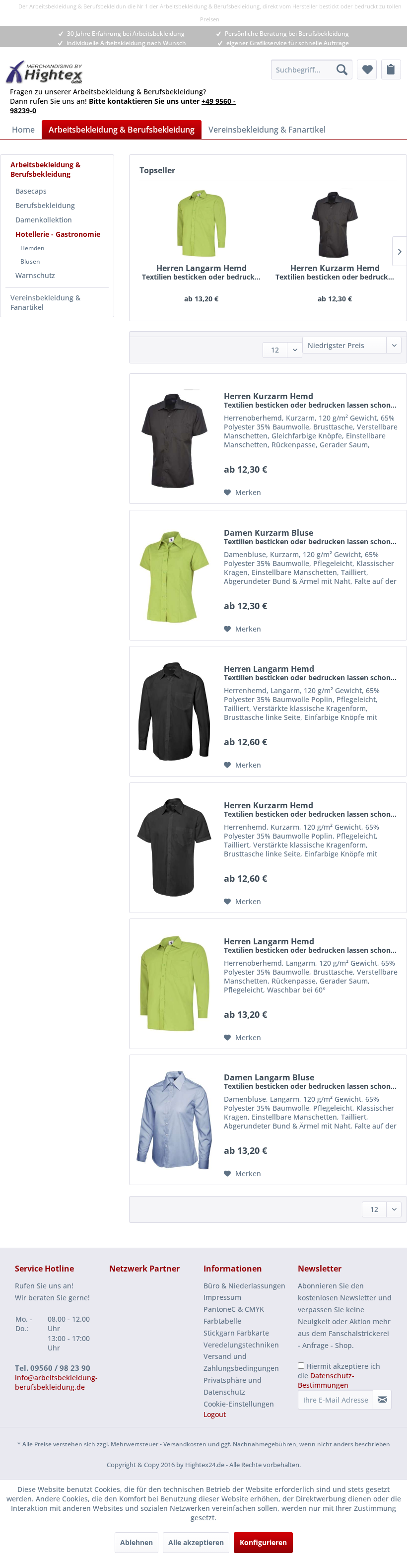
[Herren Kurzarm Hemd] (334, 223)
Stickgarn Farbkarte (236, 1333)
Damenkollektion (43, 219)
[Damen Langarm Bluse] (174, 1120)
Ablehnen (136, 1542)
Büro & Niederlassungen (244, 1285)
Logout (215, 1414)
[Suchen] (342, 69)
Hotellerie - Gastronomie (57, 234)
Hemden (32, 248)
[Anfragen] (391, 69)
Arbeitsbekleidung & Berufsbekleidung (45, 169)
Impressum (222, 1297)
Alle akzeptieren (196, 1542)
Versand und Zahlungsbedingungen (241, 1362)
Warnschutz (35, 275)
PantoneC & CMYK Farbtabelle (234, 1315)
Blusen (30, 261)
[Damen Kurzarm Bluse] (174, 575)
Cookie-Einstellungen (239, 1404)
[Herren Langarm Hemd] (201, 223)
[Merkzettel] (367, 69)
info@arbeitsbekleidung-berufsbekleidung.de (56, 1382)
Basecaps (31, 191)
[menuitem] (311, 69)
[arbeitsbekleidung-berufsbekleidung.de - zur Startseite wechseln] (44, 72)
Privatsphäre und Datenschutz (233, 1386)
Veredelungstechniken (241, 1344)
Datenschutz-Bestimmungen (326, 1380)
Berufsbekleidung (45, 205)
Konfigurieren (263, 1542)
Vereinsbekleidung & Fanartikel (45, 302)
